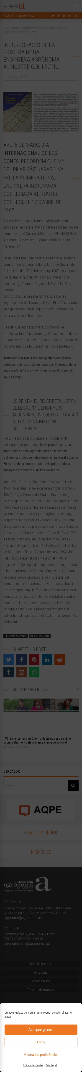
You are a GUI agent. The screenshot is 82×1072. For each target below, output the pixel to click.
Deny (41, 1042)
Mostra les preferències (41, 1055)
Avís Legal (51, 1065)
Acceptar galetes (41, 1030)
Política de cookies (33, 1065)
